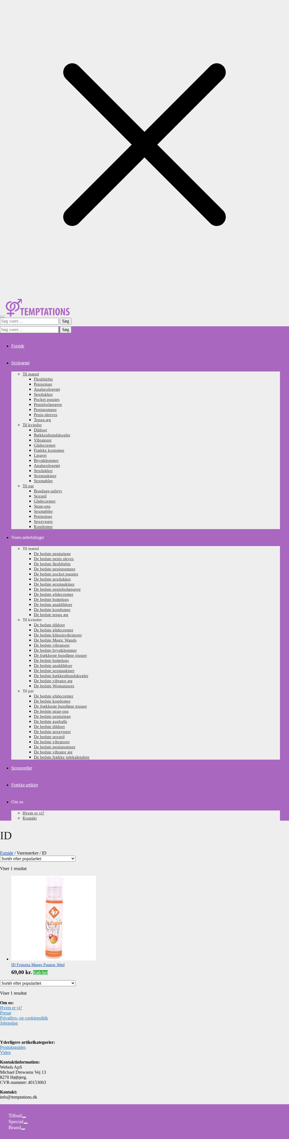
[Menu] (2, 317)
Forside (6, 853)
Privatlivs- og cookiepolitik (24, 1018)
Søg (65, 321)
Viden (5, 1052)
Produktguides (13, 1047)
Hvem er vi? (11, 1007)
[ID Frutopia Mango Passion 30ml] (53, 959)
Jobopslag (9, 1023)
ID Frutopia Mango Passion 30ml (38, 965)
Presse (5, 1012)
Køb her (40, 972)
